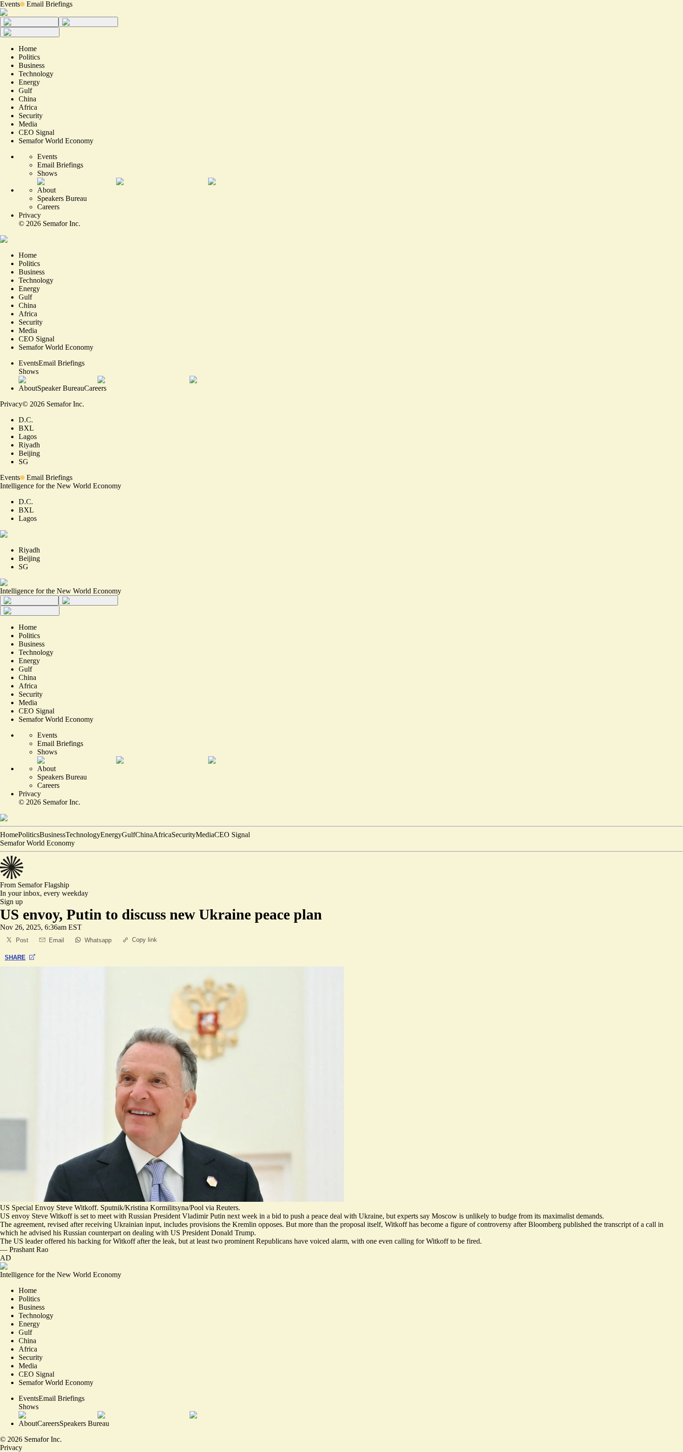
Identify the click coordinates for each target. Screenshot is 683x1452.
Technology (83, 835)
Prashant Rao (28, 1249)
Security (183, 835)
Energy (111, 835)
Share (15, 957)
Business (52, 835)
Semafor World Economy (37, 843)
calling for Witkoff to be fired (437, 1241)
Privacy (30, 215)
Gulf (128, 835)
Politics (28, 835)
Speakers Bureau (62, 198)
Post (22, 940)
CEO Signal (232, 835)
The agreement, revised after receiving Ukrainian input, (82, 1224)
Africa (162, 835)
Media (205, 835)
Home (9, 835)
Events (10, 4)
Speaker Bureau (60, 388)
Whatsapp (98, 940)
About (46, 190)
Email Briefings (49, 4)
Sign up (11, 902)
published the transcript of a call (609, 1224)
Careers (48, 207)
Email (56, 940)
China (144, 835)
